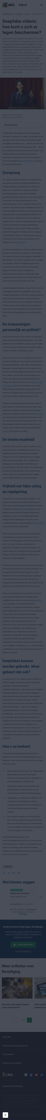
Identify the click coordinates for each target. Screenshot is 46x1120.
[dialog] (23, 560)
